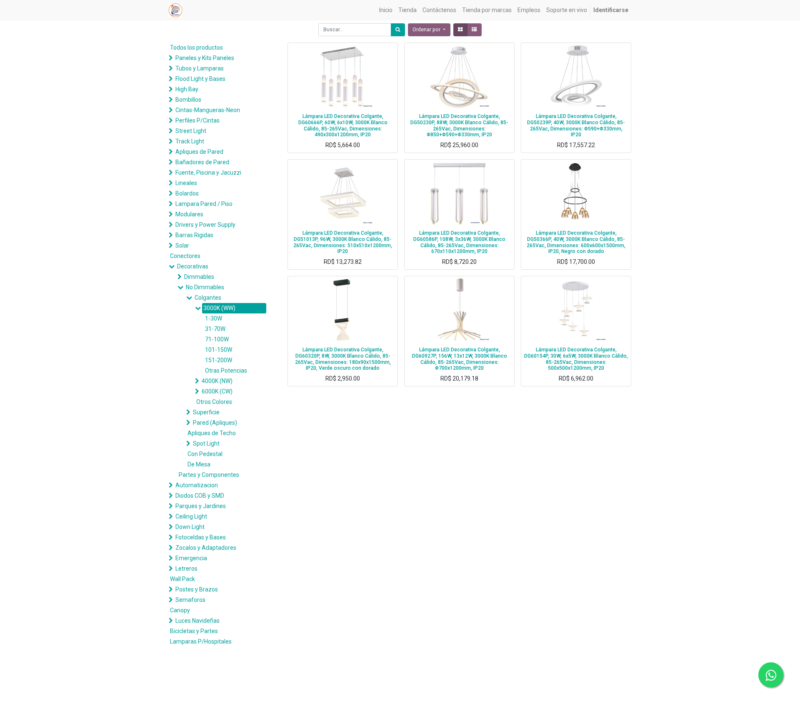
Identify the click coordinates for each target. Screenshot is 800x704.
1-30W (213, 318)
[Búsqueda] (398, 29)
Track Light (189, 141)
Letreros (186, 568)
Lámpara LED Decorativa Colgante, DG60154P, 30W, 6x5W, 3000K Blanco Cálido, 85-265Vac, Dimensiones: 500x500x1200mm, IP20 (576, 359)
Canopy (180, 610)
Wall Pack (182, 579)
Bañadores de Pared (202, 162)
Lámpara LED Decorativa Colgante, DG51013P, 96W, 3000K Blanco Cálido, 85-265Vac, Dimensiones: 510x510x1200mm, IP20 (342, 242)
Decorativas (192, 266)
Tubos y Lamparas (199, 68)
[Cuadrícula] (460, 29)
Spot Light (206, 443)
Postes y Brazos (196, 589)
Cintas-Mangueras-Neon (207, 110)
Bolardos (187, 193)
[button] (429, 29)
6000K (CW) (217, 391)
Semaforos (190, 599)
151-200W (218, 360)
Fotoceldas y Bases (200, 537)
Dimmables (199, 276)
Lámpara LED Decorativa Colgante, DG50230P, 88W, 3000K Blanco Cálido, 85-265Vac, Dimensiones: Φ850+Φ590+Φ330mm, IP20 (459, 125)
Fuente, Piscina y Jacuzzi (208, 172)
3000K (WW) (219, 308)
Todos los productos (196, 47)
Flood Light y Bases (200, 78)
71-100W (217, 339)
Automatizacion (196, 485)
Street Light (190, 131)
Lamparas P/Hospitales (201, 641)
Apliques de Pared (199, 151)
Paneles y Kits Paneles (204, 58)
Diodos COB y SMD (199, 495)
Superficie (206, 412)
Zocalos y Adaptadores (205, 547)
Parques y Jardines (200, 506)
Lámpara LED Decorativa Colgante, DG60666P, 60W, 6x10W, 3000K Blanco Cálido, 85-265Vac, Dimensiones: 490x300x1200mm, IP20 (343, 125)
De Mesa (199, 464)
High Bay (186, 89)
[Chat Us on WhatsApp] (770, 674)
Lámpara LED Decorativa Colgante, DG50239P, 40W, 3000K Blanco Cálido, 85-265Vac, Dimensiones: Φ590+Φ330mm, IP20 (576, 125)
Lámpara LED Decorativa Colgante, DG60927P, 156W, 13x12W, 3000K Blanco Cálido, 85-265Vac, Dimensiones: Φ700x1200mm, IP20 (459, 359)
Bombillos (188, 99)
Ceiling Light (191, 516)
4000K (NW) (217, 381)
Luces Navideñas (197, 620)
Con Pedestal (205, 454)
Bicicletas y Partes (194, 631)
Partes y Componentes (209, 474)
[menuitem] (385, 10)
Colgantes (208, 297)
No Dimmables (205, 287)
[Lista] (474, 29)
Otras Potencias (226, 370)
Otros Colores (214, 401)
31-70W (215, 329)
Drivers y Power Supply (205, 224)
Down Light (190, 527)
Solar (182, 245)
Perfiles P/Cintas (197, 120)
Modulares (189, 214)
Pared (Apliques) (215, 422)
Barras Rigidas (194, 235)
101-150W (218, 349)
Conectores (185, 256)
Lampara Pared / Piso (203, 203)
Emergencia (191, 558)
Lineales (186, 183)
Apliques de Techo (212, 433)
